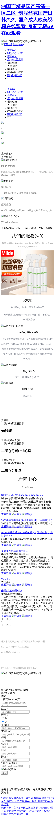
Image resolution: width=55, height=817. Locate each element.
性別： (5, 715)
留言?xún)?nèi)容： (12, 699)
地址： (5, 750)
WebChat (5, 579)
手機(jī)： (6, 724)
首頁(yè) (11, 50)
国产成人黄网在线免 (38, 811)
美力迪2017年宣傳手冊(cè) (15, 551)
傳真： (5, 737)
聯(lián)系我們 (14, 75)
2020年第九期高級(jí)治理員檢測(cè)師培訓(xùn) (26, 520)
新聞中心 (12, 56)
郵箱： (5, 744)
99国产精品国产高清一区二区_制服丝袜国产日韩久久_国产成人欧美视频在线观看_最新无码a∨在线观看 (27, 20)
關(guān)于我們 (15, 53)
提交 (4, 773)
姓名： (5, 708)
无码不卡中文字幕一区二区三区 (18, 807)
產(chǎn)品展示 (15, 59)
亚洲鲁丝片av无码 (16, 811)
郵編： (5, 756)
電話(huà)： (7, 731)
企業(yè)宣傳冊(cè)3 (11, 590)
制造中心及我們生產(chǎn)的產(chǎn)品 (22, 495)
